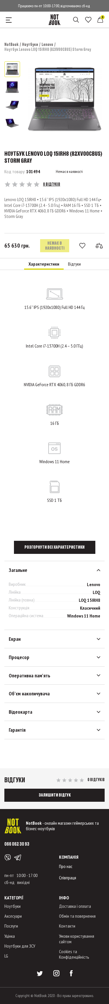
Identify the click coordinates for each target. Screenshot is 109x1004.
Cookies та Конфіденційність (74, 954)
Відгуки (74, 264)
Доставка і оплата (75, 906)
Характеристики (43, 264)
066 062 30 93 (16, 843)
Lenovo (47, 44)
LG (6, 956)
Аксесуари (13, 916)
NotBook (11, 44)
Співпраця (67, 877)
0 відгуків (51, 184)
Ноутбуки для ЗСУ (19, 946)
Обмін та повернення (77, 916)
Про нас (65, 866)
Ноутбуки (30, 44)
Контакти (67, 926)
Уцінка (9, 936)
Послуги (11, 926)
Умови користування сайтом (76, 938)
